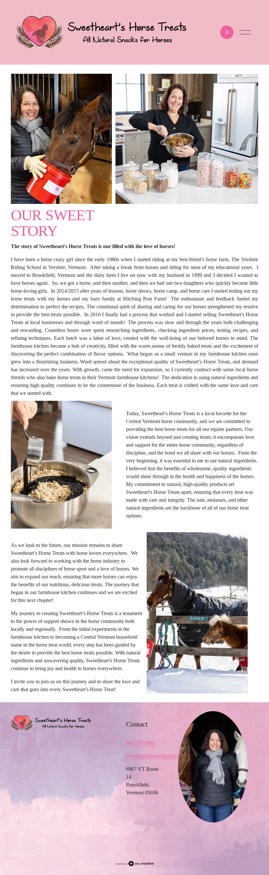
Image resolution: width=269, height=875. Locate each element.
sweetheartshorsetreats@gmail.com (162, 756)
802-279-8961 (140, 743)
